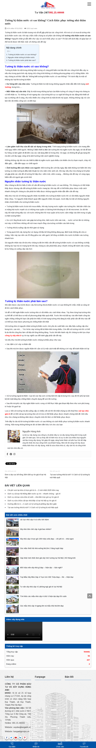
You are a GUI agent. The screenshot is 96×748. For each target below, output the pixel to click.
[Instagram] (14, 454)
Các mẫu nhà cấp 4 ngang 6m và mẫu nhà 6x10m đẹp (42, 606)
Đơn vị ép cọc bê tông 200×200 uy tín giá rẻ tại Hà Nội (25, 475)
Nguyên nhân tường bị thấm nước (21, 57)
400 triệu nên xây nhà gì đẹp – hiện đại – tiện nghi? (41, 568)
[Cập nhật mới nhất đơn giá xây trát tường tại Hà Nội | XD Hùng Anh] (12, 561)
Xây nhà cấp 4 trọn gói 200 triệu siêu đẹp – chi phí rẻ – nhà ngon (47, 539)
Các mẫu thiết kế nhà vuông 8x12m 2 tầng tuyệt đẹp (41, 548)
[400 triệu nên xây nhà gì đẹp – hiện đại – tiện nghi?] (12, 571)
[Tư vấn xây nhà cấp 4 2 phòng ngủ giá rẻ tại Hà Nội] (12, 590)
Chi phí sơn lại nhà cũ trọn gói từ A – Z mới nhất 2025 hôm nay (33, 490)
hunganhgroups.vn (21, 731)
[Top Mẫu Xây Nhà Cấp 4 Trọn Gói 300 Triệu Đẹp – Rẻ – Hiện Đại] (12, 580)
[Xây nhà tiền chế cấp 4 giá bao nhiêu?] (12, 532)
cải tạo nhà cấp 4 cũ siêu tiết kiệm (34, 520)
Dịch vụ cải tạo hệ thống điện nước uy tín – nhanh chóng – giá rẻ (34, 494)
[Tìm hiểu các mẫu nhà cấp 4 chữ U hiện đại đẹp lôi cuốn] (12, 599)
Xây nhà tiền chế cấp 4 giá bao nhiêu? (35, 529)
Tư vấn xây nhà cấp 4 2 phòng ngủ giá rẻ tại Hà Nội (41, 587)
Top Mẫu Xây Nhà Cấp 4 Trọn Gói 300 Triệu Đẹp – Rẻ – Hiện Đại (46, 577)
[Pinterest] (11, 454)
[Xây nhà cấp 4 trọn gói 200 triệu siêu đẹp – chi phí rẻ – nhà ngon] (12, 542)
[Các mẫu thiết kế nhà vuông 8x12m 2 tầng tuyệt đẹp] (12, 551)
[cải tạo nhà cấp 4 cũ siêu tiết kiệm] (12, 523)
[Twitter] (11, 738)
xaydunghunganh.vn (22, 727)
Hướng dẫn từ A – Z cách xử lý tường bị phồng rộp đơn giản (32, 504)
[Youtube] (16, 738)
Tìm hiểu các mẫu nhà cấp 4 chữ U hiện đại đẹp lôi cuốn (43, 596)
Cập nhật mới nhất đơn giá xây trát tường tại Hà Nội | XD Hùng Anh (48, 558)
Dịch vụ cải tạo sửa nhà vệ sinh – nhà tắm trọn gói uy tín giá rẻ (33, 497)
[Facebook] (7, 454)
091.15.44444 (18, 723)
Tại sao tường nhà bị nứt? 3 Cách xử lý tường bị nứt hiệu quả (70, 475)
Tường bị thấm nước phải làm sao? (22, 60)
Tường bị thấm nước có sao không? (22, 54)
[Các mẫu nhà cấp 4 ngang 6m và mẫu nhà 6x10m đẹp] (12, 609)
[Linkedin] (20, 738)
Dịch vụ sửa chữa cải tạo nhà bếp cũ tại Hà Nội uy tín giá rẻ (32, 500)
